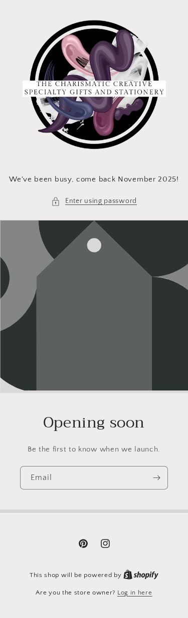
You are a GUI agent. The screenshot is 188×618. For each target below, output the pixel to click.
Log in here (134, 592)
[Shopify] (140, 575)
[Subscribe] (156, 478)
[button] (94, 201)
